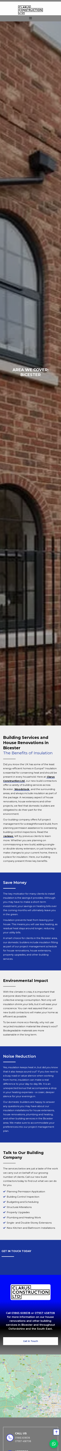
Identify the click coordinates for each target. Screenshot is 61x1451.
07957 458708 (45, 1313)
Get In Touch (30, 1341)
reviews (8, 836)
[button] (30, 18)
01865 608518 (20, 1313)
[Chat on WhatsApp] (53, 1443)
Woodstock (21, 789)
